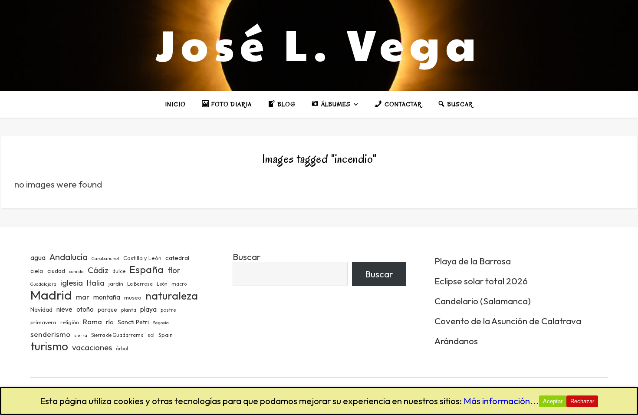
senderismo (50, 334)
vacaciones (92, 347)
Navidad (41, 309)
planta (128, 310)
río (110, 322)
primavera (43, 322)
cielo (36, 271)
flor (174, 270)
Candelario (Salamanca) (482, 300)
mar (82, 296)
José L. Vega (319, 43)
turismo (49, 346)
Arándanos (456, 340)
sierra (80, 335)
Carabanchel (105, 258)
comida (76, 271)
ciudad (56, 271)
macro (179, 284)
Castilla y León (142, 257)
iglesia (71, 282)
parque (107, 309)
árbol (122, 349)
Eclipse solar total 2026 (481, 281)
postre (168, 310)
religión (69, 322)
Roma (92, 321)
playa (148, 309)
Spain (165, 334)
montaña (106, 297)
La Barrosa (140, 283)
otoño (85, 309)
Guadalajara (43, 284)
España (146, 269)
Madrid (51, 295)
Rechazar (582, 401)
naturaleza (171, 295)
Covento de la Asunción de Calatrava (507, 320)
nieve (64, 309)
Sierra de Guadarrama (117, 335)
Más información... (501, 400)
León (162, 284)
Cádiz (98, 270)
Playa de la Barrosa (472, 261)
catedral (177, 258)
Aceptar (552, 401)
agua (38, 257)
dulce (118, 271)
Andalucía (68, 256)
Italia (96, 283)
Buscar (246, 256)
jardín (116, 283)
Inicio (175, 104)
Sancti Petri (133, 322)
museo (132, 297)
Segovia (161, 322)
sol (151, 335)
